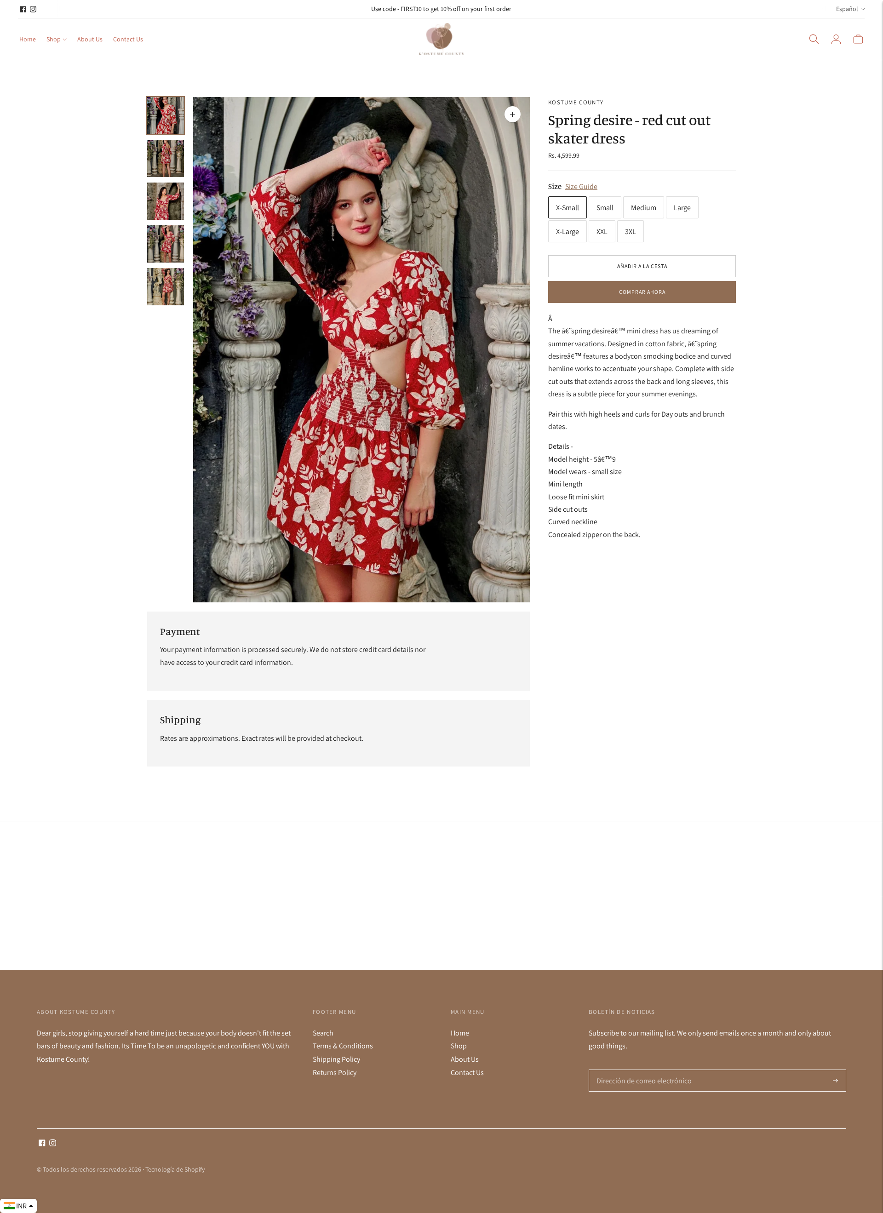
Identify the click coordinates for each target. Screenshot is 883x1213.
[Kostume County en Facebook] (23, 9)
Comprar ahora (642, 291)
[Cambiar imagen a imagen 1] (165, 115)
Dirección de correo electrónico (640, 1070)
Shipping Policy (336, 1059)
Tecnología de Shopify (175, 1169)
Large (682, 207)
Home (27, 39)
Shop (53, 39)
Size (555, 185)
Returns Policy (334, 1072)
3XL (630, 231)
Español (847, 9)
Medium (643, 207)
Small (605, 207)
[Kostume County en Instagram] (33, 9)
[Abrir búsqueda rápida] (814, 39)
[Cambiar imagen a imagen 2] (165, 158)
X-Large (567, 231)
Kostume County (575, 102)
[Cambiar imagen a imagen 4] (165, 244)
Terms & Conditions (343, 1046)
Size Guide (581, 186)
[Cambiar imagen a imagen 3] (165, 201)
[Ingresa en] (836, 39)
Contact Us (128, 39)
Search (323, 1033)
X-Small (567, 207)
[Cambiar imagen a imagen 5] (165, 286)
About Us (90, 39)
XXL (602, 231)
